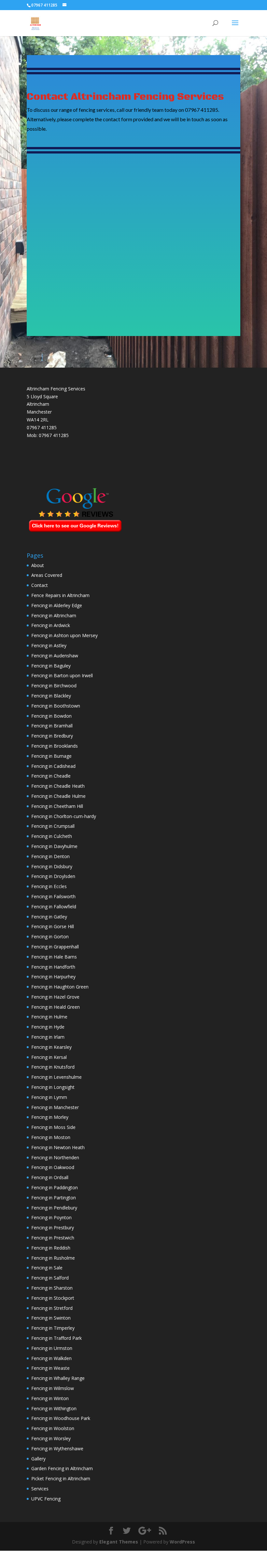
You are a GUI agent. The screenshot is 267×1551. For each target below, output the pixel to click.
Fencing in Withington (54, 1408)
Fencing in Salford (50, 1278)
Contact (39, 585)
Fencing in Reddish (50, 1248)
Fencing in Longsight (53, 1087)
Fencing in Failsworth (53, 896)
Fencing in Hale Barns (54, 957)
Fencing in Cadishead (53, 766)
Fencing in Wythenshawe (57, 1448)
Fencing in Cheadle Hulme (58, 796)
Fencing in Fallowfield (53, 906)
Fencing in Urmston (51, 1348)
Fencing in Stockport (52, 1298)
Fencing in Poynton (51, 1217)
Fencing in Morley (49, 1117)
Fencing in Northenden (55, 1157)
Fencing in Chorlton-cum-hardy (63, 816)
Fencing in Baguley (51, 666)
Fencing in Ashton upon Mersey (64, 635)
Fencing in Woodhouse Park (60, 1418)
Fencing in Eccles (49, 886)
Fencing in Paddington (54, 1187)
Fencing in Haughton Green (60, 987)
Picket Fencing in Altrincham (60, 1478)
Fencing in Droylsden (53, 876)
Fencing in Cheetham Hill (57, 806)
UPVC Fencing (46, 1499)
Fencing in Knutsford (53, 1067)
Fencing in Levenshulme (56, 1077)
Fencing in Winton (50, 1398)
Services (40, 1488)
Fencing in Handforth (53, 967)
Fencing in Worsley (51, 1438)
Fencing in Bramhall (52, 726)
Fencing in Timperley (53, 1328)
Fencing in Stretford (52, 1308)
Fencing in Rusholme (53, 1258)
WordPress (182, 1542)
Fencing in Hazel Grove (55, 997)
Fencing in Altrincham (53, 615)
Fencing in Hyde (47, 1027)
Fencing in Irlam (47, 1037)
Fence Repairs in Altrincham (60, 595)
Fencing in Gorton (50, 936)
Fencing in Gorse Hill (52, 926)
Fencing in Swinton (51, 1318)
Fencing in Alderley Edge (56, 605)
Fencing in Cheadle (51, 776)
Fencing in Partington (53, 1197)
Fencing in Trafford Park (56, 1338)
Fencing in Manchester (55, 1107)
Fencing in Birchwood (54, 685)
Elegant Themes (118, 1542)
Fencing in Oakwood (52, 1167)
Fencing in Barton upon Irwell (62, 675)
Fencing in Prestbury (52, 1227)
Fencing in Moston (50, 1137)
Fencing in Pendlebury (54, 1208)
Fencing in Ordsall (49, 1177)
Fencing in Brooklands (54, 746)
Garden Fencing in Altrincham (62, 1468)
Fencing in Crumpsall (53, 826)
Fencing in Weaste (50, 1368)
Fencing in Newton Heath (58, 1147)
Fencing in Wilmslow (52, 1388)
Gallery (38, 1459)
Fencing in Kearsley (51, 1047)
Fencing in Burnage (51, 756)
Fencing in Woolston (52, 1428)
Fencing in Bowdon (51, 716)
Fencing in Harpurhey (53, 976)
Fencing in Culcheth (51, 836)
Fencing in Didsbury (51, 866)
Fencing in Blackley (51, 696)
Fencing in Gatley (49, 917)
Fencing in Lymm (49, 1097)
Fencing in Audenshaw (54, 655)
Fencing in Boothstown (55, 706)
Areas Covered (46, 575)
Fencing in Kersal (49, 1057)
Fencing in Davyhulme (54, 846)
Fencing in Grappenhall (55, 947)
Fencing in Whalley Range (58, 1378)
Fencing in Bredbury (52, 736)
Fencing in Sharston (52, 1288)
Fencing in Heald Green (55, 1007)
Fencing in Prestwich (52, 1238)
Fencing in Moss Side (53, 1127)
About (37, 565)
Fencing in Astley (48, 645)
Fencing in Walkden (51, 1358)
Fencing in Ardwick (50, 625)
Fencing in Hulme (49, 1017)
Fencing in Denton (50, 856)
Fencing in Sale (47, 1268)
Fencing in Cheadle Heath (58, 786)
